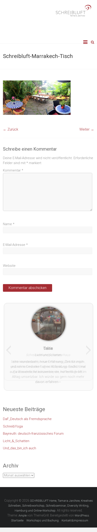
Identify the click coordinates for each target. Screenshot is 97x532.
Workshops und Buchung (42, 518)
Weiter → (86, 129)
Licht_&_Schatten (16, 438)
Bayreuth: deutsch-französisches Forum (33, 431)
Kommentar (13, 170)
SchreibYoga (13, 424)
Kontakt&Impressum (75, 518)
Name (8, 224)
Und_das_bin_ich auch (19, 446)
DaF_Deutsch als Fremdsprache (27, 416)
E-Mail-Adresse (15, 245)
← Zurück (10, 129)
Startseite (17, 518)
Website (9, 266)
